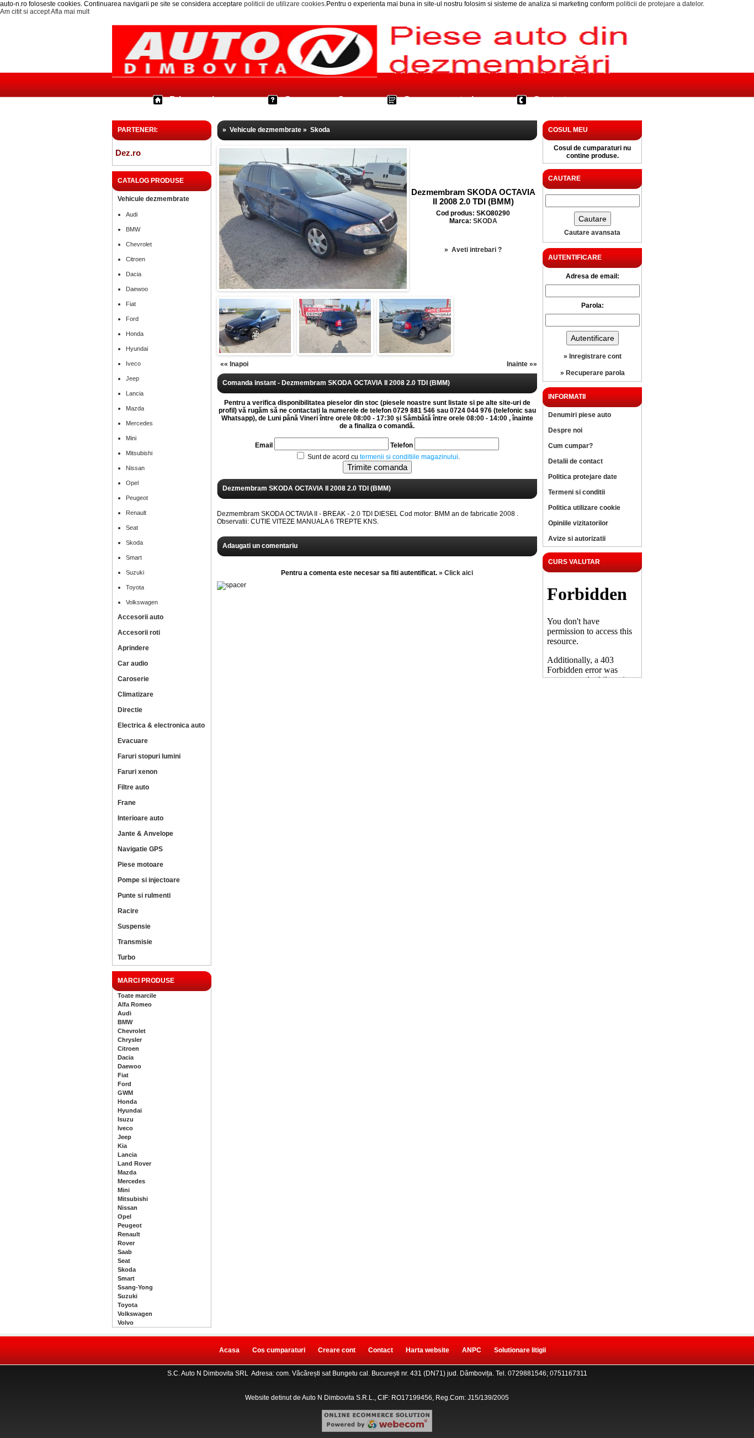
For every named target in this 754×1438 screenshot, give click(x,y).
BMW (133, 229)
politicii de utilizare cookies (284, 4)
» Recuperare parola (592, 373)
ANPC (471, 1350)
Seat (132, 527)
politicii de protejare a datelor (659, 4)
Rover (126, 1243)
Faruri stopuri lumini (149, 756)
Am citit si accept (25, 11)
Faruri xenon (137, 772)
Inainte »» (522, 364)
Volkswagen (142, 602)
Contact (549, 99)
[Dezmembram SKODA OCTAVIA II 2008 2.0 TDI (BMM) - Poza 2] (255, 351)
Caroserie (133, 679)
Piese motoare (140, 864)
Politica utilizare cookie (584, 508)
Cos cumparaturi (438, 99)
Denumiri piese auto (579, 415)
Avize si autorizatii (577, 538)
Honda (135, 333)
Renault (136, 512)
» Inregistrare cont (593, 356)
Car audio (133, 663)
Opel (132, 483)
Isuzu (126, 1119)
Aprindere (133, 648)
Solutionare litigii (520, 1350)
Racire (128, 911)
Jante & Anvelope (145, 833)
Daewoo (137, 289)
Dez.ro (128, 152)
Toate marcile (137, 995)
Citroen (135, 259)
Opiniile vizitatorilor (578, 523)
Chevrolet (139, 244)
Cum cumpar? (314, 99)
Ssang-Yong (135, 1287)
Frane (127, 803)
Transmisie (135, 942)
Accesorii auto (140, 617)
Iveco (133, 363)
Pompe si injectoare (149, 880)
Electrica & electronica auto (161, 725)
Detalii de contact (575, 461)
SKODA (485, 221)
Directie (130, 710)
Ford (132, 318)
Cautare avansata (592, 232)
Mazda (135, 408)
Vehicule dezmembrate (153, 199)
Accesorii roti (139, 632)
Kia (122, 1145)
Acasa (229, 1350)
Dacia (133, 274)
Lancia (135, 393)
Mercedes (139, 423)
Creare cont (336, 1350)
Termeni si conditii (576, 492)
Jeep (132, 378)
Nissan (135, 468)
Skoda (134, 542)
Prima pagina (197, 99)
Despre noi (565, 430)
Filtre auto (133, 787)
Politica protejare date (582, 477)
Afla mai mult (70, 11)
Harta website (427, 1350)
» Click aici (456, 573)
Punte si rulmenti (144, 895)
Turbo (126, 957)
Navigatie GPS (140, 849)
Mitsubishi (139, 453)
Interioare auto (140, 818)
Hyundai (137, 348)
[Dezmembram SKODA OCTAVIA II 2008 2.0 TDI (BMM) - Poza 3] (335, 351)
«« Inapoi (234, 364)
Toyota (135, 587)
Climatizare (135, 694)
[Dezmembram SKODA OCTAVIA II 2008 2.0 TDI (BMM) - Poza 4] (415, 351)
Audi (131, 214)
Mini (131, 438)
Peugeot (137, 497)
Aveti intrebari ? (477, 250)
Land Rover (134, 1163)
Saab (125, 1252)
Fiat (131, 304)
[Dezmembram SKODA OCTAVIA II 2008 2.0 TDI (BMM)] (313, 287)
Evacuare (133, 741)
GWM (125, 1092)
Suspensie (134, 926)
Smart (134, 557)
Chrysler (130, 1039)
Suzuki (135, 572)
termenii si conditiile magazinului (409, 457)
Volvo (126, 1322)
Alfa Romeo (135, 1004)
